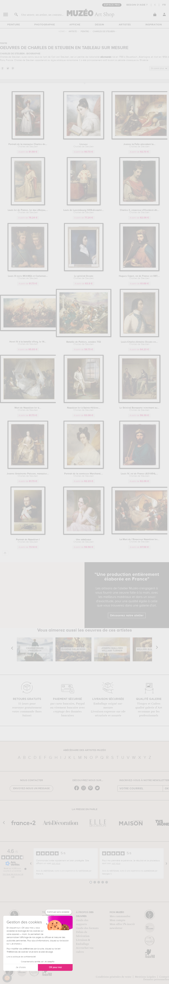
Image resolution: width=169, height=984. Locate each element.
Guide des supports (82, 922)
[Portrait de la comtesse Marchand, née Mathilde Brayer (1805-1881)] (84, 468)
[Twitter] (98, 790)
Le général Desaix (83, 277)
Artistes (125, 25)
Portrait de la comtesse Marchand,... (83, 475)
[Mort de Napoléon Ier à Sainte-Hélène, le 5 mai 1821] (29, 402)
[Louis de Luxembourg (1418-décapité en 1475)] (84, 205)
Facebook (2, 68)
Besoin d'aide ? (137, 5)
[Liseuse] (83, 139)
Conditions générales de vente (113, 977)
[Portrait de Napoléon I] (28, 534)
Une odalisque (83, 540)
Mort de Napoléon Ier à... (28, 409)
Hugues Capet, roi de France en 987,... (139, 277)
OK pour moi (55, 967)
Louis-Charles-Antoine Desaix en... (139, 343)
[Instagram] (84, 790)
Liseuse (83, 145)
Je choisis (21, 967)
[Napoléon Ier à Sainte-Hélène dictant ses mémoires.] (83, 402)
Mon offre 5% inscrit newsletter (122, 926)
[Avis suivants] (166, 863)
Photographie (44, 25)
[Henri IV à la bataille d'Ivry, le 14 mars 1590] (31, 330)
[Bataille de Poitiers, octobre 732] (83, 336)
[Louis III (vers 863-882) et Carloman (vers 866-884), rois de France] (28, 270)
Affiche (74, 25)
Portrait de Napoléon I (28, 540)
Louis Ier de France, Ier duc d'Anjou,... (28, 211)
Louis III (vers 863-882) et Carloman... (28, 277)
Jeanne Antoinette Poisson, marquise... (28, 475)
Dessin (99, 25)
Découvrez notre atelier (127, 615)
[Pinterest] (91, 790)
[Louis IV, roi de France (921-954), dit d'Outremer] (139, 468)
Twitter (7, 68)
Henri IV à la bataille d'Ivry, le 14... (27, 343)
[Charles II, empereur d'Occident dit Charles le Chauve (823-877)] (139, 205)
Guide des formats (87, 928)
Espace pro (112, 5)
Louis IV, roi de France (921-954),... (139, 475)
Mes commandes (120, 916)
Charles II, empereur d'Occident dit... (139, 211)
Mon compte (117, 920)
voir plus (56, 863)
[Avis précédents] (31, 863)
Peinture (13, 25)
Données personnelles (156, 979)
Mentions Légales (145, 977)
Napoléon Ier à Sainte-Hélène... (83, 409)
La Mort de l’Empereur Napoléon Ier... (139, 540)
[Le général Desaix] (83, 270)
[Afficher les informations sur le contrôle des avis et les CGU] (25, 869)
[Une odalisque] (83, 534)
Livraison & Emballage (83, 942)
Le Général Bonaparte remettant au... (139, 409)
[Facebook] (77, 790)
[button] (7, 978)
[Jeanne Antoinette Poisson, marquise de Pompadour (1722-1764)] (28, 468)
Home (62, 31)
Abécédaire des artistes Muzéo (84, 750)
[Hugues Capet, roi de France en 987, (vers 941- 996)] (139, 270)
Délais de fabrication (82, 934)
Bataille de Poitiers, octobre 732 (83, 343)
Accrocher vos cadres (84, 950)
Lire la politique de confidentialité (21, 957)
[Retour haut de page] (5, 553)
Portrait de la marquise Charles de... (27, 145)
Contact (164, 977)
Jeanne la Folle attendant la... (139, 145)
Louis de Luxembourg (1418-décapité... (83, 211)
